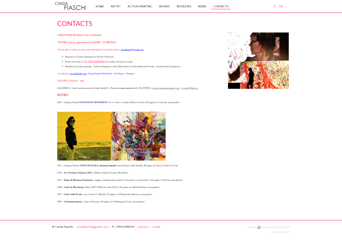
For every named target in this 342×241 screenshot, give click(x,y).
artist (116, 6)
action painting (140, 6)
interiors (184, 6)
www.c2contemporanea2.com (166, 88)
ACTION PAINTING (95, 61)
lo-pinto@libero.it (189, 88)
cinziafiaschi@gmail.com (132, 50)
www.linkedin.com (78, 74)
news (202, 6)
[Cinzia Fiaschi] (70, 5)
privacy (143, 227)
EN (281, 6)
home (100, 6)
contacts (220, 6)
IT (275, 6)
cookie (156, 227)
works (164, 6)
